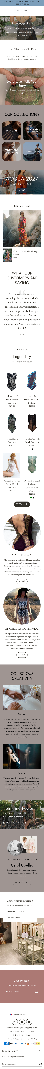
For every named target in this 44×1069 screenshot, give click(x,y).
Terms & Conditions (17, 1031)
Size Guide (31, 1031)
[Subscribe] (40, 1064)
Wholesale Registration (15, 1039)
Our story (22, 882)
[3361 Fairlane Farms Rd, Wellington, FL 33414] (22, 928)
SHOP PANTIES (14, 823)
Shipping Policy (31, 1028)
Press (29, 1035)
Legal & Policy (32, 1039)
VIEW (22, 190)
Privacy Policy (18, 1035)
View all (22, 504)
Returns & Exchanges (15, 1028)
